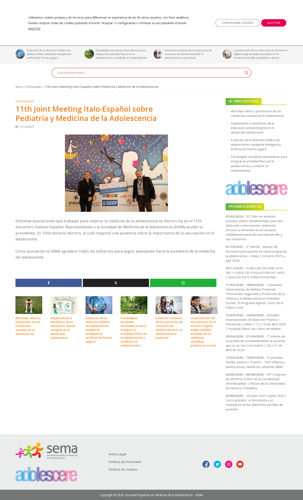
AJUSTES (34, 28)
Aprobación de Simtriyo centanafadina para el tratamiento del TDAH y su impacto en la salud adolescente (260, 54)
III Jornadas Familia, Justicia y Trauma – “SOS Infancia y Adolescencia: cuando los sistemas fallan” (255, 362)
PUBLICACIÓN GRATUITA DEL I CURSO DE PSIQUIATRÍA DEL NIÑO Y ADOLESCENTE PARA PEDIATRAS (255, 272)
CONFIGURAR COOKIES (237, 23)
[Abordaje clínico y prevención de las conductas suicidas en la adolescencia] (28, 304)
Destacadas (33, 87)
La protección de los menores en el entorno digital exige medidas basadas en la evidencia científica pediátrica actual (192, 54)
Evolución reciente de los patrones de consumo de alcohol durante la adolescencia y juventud (119, 54)
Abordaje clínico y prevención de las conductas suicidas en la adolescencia (28, 326)
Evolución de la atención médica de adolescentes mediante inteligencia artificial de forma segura (99, 329)
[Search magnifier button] (246, 73)
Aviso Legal (117, 454)
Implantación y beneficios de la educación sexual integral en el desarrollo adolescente (62, 328)
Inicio (18, 87)
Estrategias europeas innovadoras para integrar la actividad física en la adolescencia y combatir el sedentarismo (52, 54)
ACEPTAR (273, 23)
